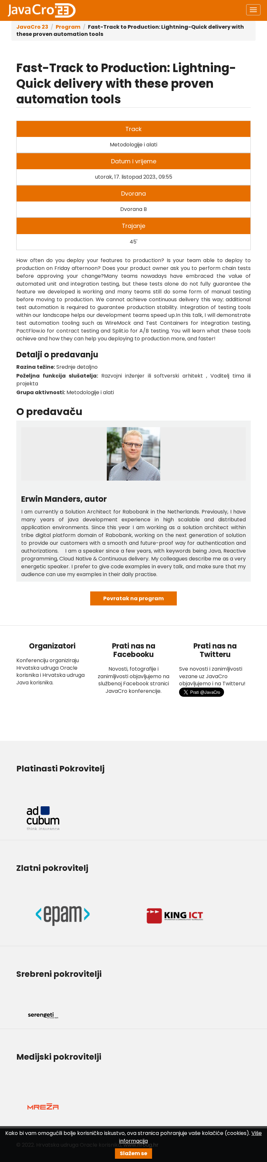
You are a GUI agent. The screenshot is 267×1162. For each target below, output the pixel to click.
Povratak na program (133, 598)
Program (68, 27)
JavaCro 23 (32, 27)
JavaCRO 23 (41, 10)
